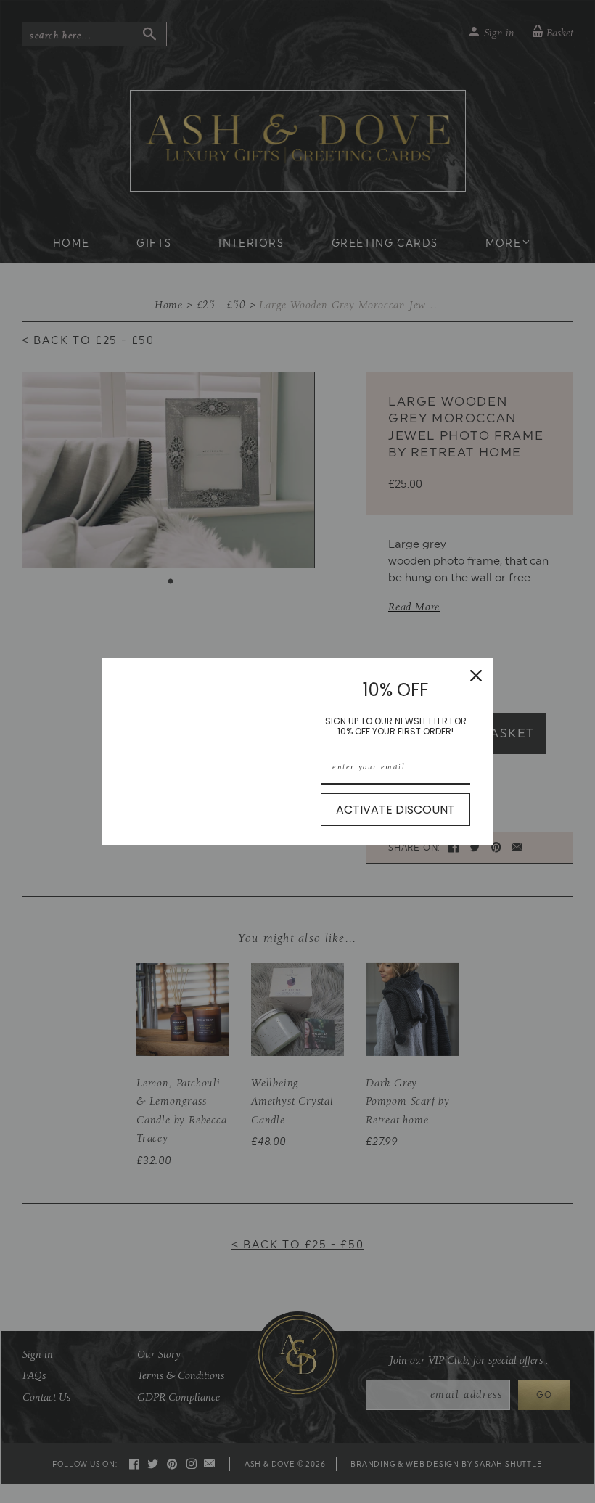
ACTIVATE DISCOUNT (395, 809)
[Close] (476, 675)
